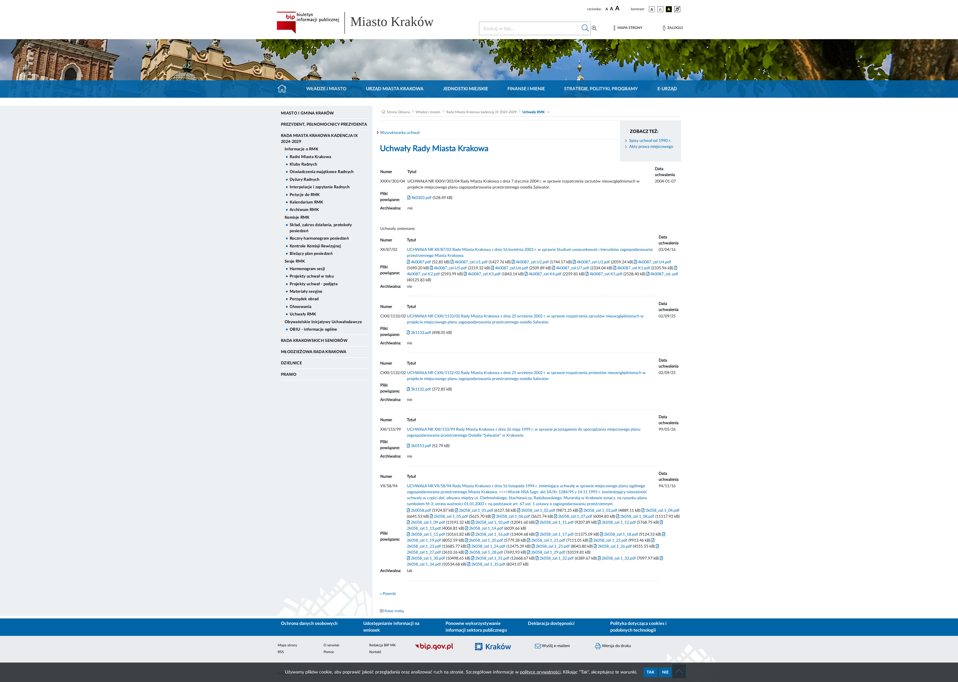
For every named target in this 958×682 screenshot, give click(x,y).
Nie (665, 672)
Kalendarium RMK (306, 202)
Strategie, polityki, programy (601, 89)
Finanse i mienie (526, 89)
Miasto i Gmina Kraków (307, 113)
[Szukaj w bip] (585, 28)
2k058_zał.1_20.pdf (485, 540)
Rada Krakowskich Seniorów (314, 341)
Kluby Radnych (303, 164)
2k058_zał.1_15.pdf (427, 534)
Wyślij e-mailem (555, 646)
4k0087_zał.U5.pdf (450, 268)
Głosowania (300, 307)
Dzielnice (291, 363)
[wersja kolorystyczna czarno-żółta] (669, 9)
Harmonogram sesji (307, 269)
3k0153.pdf (420, 446)
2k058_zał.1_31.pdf (491, 558)
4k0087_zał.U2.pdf (532, 262)
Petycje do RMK (305, 195)
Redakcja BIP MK (382, 645)
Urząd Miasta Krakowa (395, 89)
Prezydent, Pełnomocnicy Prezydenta (324, 124)
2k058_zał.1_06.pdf (512, 516)
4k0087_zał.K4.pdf (545, 274)
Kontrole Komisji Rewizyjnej (315, 246)
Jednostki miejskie (465, 89)
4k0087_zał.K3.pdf (484, 274)
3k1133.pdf (420, 333)
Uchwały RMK (303, 314)
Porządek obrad (304, 299)
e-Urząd (667, 89)
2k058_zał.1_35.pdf (487, 564)
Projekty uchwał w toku (312, 276)
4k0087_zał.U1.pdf (471, 262)
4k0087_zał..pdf (663, 274)
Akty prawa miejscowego (651, 147)
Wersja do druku (616, 646)
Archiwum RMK (304, 210)
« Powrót (388, 594)
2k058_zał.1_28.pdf (485, 552)
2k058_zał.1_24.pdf (487, 546)
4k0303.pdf (421, 198)
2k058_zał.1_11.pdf (556, 522)
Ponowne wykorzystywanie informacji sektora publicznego (476, 627)
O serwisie (331, 645)
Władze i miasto (326, 89)
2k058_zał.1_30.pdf (427, 558)
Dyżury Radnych (304, 180)
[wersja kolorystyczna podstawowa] (652, 9)
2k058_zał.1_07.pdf (574, 516)
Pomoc (329, 652)
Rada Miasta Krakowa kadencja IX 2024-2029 (319, 139)
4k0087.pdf (420, 262)
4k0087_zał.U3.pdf (593, 262)
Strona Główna (398, 112)
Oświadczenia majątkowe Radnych (322, 172)
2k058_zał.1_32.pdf (556, 558)
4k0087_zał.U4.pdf (654, 262)
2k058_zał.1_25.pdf (552, 546)
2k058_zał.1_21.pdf (547, 540)
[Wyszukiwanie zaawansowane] (594, 28)
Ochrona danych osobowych (309, 623)
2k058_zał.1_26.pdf (614, 546)
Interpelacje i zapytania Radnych (320, 187)
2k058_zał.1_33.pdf (618, 558)
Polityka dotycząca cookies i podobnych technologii (638, 627)
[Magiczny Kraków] (500, 649)
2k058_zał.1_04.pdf (662, 510)
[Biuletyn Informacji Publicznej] (440, 649)
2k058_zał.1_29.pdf (547, 552)
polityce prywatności (540, 672)
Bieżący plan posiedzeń (311, 254)
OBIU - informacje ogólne (313, 329)
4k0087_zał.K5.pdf (605, 274)
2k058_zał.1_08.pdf (636, 516)
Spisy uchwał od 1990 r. (650, 141)
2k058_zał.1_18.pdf (620, 534)
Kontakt (375, 652)
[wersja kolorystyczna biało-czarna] (660, 9)
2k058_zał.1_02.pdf (537, 510)
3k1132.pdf (420, 389)
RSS (281, 652)
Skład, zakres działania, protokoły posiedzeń (321, 228)
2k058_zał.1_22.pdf (609, 540)
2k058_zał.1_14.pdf (485, 528)
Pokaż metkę (394, 611)
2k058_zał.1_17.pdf (556, 534)
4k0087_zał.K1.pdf (633, 268)
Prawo (289, 375)
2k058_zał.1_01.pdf (475, 510)
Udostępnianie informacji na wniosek (391, 627)
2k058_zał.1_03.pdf (599, 510)
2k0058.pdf (420, 510)
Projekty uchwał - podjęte (314, 284)
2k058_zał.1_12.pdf (618, 522)
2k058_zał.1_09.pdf (427, 522)
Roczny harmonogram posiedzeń (319, 238)
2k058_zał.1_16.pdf (491, 534)
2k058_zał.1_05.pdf (450, 516)
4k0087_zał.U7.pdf (572, 268)
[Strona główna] (284, 89)
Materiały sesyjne (306, 291)
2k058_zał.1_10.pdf (491, 522)
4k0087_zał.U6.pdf (511, 268)
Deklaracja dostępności (551, 623)
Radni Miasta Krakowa (310, 157)
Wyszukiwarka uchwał (400, 133)
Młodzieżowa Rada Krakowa (314, 352)
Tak (650, 672)
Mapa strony (287, 645)
